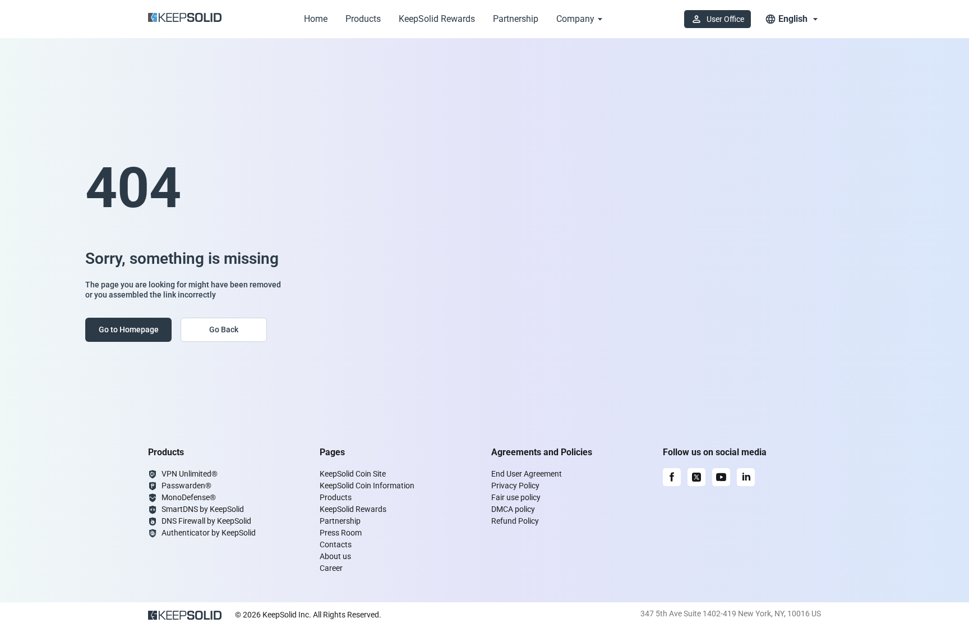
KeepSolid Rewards (437, 18)
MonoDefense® (189, 497)
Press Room (341, 532)
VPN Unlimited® (190, 473)
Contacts (336, 544)
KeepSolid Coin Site (353, 473)
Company (575, 18)
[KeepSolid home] (185, 19)
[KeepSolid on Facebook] (672, 477)
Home (315, 18)
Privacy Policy (515, 485)
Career (331, 568)
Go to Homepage (129, 329)
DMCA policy (513, 509)
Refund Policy (515, 520)
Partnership (515, 18)
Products (363, 18)
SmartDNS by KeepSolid (203, 509)
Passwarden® (186, 485)
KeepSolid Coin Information (367, 485)
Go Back (223, 329)
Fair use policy (516, 497)
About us (335, 556)
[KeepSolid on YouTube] (721, 477)
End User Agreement (526, 473)
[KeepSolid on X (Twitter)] (696, 477)
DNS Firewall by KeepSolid (206, 520)
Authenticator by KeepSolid (209, 532)
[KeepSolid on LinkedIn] (746, 477)
